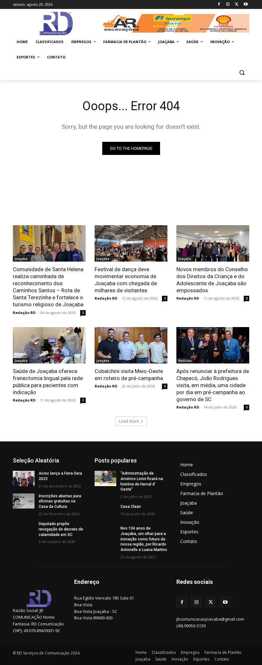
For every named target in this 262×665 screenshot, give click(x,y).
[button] (241, 72)
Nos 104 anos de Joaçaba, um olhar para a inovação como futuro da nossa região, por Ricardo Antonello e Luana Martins (143, 539)
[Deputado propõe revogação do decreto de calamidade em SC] (24, 529)
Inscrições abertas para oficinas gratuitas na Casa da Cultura (60, 501)
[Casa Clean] (105, 511)
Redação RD (24, 312)
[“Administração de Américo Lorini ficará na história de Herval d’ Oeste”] (105, 478)
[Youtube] (245, 4)
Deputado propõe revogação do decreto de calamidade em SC (61, 529)
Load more (129, 421)
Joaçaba (21, 258)
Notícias (185, 360)
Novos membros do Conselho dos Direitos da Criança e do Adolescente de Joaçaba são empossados (212, 280)
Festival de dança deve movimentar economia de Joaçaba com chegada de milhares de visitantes (126, 280)
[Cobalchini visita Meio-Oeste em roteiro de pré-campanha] (131, 345)
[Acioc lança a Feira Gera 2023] (24, 478)
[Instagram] (228, 4)
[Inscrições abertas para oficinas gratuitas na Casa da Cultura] (24, 501)
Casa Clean (130, 506)
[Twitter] (236, 4)
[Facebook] (219, 4)
